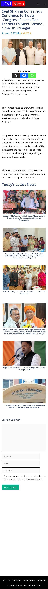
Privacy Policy (29, 580)
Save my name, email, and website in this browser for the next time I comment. (25, 478)
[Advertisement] (24, 511)
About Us (6, 580)
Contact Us (17, 580)
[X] (16, 75)
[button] (38, 4)
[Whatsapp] (32, 75)
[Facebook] (24, 75)
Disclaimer (41, 580)
